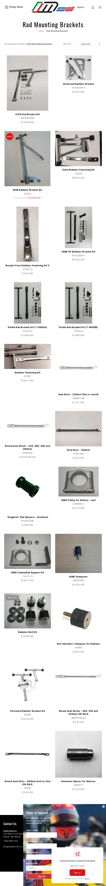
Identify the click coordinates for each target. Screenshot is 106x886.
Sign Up (41, 876)
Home (41, 31)
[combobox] (87, 43)
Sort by (67, 43)
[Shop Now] (6, 7)
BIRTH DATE (32, 864)
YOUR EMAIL (32, 852)
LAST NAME (32, 841)
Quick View (27, 83)
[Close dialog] (103, 806)
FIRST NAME (32, 830)
